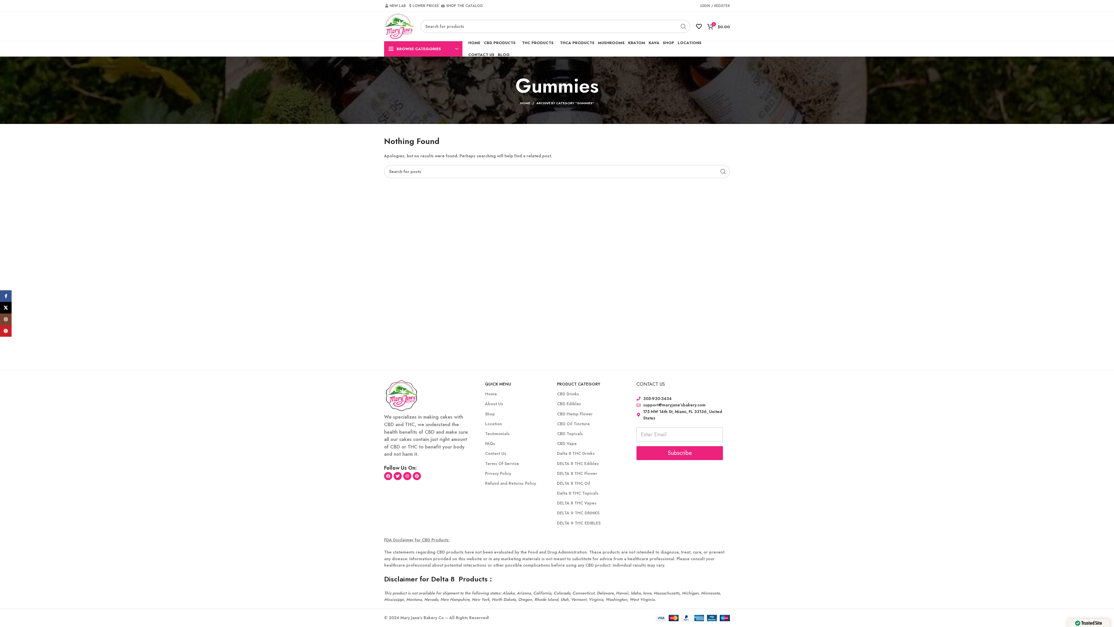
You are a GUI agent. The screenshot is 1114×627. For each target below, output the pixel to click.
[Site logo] (399, 26)
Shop (490, 414)
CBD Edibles (569, 404)
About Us (494, 404)
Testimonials (497, 434)
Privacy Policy (498, 473)
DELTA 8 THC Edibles (578, 463)
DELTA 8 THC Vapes (576, 503)
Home (525, 103)
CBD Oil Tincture (573, 424)
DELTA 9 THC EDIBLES (579, 523)
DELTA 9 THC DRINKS (578, 513)
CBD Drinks (568, 394)
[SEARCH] (683, 26)
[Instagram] (407, 476)
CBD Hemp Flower (575, 414)
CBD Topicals (570, 434)
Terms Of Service (502, 463)
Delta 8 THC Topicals (577, 493)
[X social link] (6, 308)
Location (493, 424)
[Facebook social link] (6, 296)
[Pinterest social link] (6, 331)
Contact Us (495, 453)
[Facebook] (388, 476)
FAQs (490, 443)
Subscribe (680, 453)
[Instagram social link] (6, 319)
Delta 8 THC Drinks (576, 453)
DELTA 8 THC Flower (577, 473)
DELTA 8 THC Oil (573, 483)
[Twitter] (398, 476)
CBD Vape (567, 443)
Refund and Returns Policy (510, 483)
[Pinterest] (417, 476)
